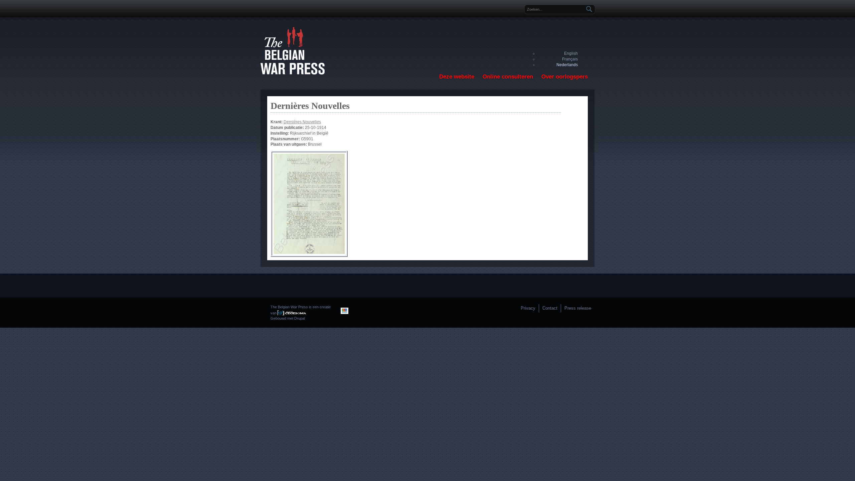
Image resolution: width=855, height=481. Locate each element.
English (571, 53)
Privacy (528, 308)
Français (570, 59)
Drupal (299, 318)
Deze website (456, 76)
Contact (549, 308)
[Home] (293, 73)
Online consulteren (508, 76)
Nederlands (567, 64)
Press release (577, 308)
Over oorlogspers (564, 76)
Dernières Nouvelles (302, 122)
